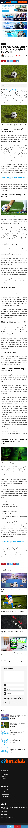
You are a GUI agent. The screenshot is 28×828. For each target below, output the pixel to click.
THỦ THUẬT (6, 39)
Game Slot (4, 776)
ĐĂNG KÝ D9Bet (5, 789)
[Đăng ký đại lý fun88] (14, 8)
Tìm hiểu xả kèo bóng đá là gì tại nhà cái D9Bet (13, 611)
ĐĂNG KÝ (14, 1)
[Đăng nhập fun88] (14, 33)
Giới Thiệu (16, 824)
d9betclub (7, 55)
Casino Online (5, 774)
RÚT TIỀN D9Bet (5, 796)
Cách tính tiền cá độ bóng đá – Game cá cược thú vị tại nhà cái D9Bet (17, 749)
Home (2, 39)
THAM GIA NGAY (22, 1)
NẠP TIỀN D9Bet (5, 794)
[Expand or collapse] (25, 86)
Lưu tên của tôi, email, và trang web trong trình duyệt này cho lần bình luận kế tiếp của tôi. (13, 698)
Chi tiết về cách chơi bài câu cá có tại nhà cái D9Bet (13, 178)
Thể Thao (4, 778)
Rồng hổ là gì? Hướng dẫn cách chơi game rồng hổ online (13, 542)
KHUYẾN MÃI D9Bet (6, 791)
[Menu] (1, 2)
